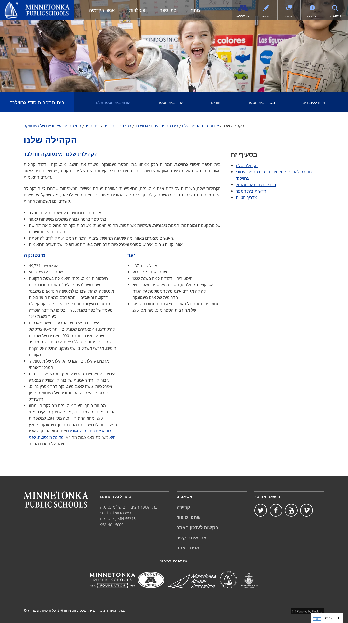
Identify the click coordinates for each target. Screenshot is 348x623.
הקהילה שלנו (247, 165)
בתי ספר (168, 10)
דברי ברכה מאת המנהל (256, 184)
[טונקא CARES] (249, 592)
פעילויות (137, 10)
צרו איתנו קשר (191, 537)
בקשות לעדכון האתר (197, 527)
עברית (328, 618)
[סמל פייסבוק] (276, 510)
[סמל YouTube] (291, 510)
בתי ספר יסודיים (117, 126)
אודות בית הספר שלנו (113, 102)
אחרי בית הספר (170, 102)
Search (338, 16)
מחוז (195, 10)
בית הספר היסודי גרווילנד (37, 102)
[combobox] (327, 618)
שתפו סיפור (189, 517)
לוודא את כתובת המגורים (89, 431)
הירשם (266, 16)
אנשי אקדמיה (102, 10)
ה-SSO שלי (243, 16)
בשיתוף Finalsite (307, 610)
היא (112, 437)
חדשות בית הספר (251, 191)
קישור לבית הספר (56, 499)
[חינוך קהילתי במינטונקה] (228, 592)
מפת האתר (188, 547)
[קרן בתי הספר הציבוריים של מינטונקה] (112, 592)
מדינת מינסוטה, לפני (46, 437)
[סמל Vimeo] (306, 510)
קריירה (183, 507)
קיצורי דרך (312, 16)
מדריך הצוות (246, 197)
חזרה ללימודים (314, 102)
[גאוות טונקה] (151, 592)
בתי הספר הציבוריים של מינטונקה (33, 4)
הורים (215, 102)
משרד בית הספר (261, 102)
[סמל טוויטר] (260, 510)
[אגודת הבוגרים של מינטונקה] (192, 592)
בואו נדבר (289, 16)
